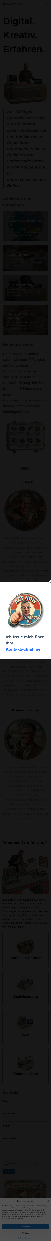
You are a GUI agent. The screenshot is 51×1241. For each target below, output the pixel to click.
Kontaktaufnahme (23, 649)
